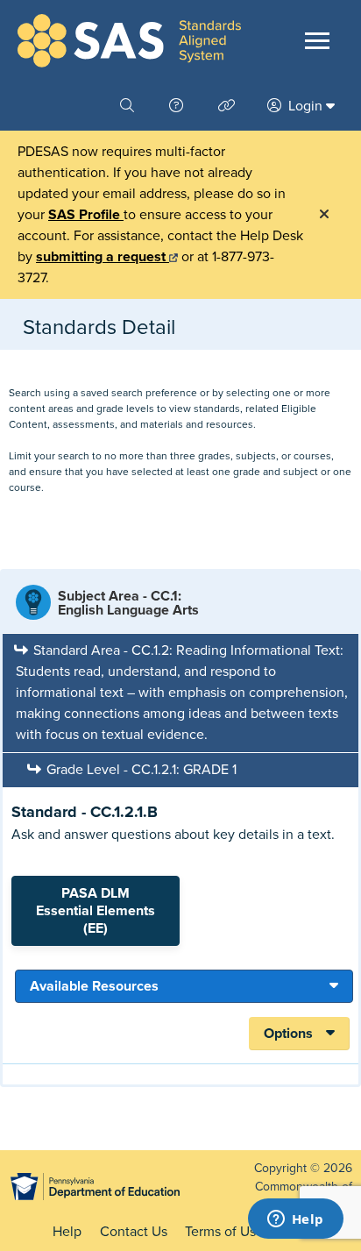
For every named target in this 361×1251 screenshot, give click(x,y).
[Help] (178, 106)
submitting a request (102, 257)
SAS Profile (86, 215)
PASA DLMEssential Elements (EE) (95, 911)
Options (288, 1033)
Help (67, 1231)
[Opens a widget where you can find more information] (295, 1220)
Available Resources (94, 986)
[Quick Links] (229, 106)
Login (305, 106)
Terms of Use (224, 1231)
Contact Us (133, 1231)
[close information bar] (324, 215)
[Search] (129, 106)
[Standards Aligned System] (129, 41)
